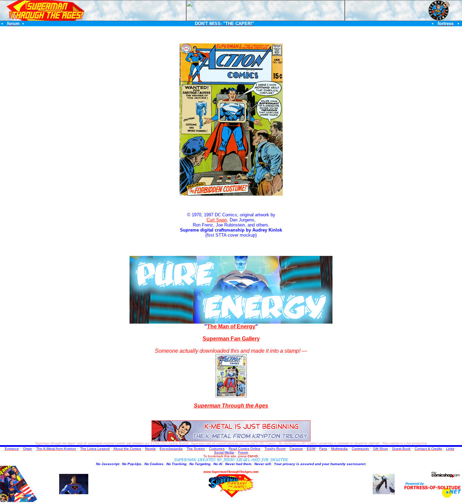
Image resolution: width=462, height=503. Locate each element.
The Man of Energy (231, 326)
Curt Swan (217, 219)
